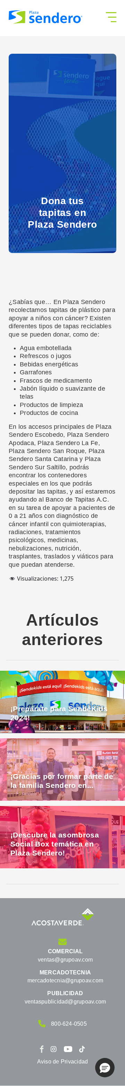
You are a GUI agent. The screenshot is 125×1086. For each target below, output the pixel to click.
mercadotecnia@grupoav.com (65, 980)
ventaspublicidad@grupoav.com (65, 1002)
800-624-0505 (69, 1024)
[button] (105, 1067)
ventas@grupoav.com (65, 960)
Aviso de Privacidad (62, 1062)
